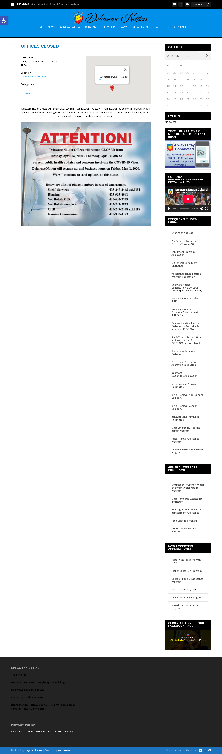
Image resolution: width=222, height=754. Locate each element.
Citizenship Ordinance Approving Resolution (183, 363)
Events (100, 79)
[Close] (125, 69)
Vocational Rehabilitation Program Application (186, 275)
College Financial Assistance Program (187, 580)
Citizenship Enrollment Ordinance (184, 264)
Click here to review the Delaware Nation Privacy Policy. (42, 731)
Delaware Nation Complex (35, 76)
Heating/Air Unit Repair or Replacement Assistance (186, 511)
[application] (188, 199)
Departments (141, 27)
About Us (162, 27)
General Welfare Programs (79, 27)
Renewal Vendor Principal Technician (185, 418)
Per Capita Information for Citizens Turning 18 (186, 242)
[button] (4, 20)
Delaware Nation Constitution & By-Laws (184, 286)
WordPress (64, 750)
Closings (27, 93)
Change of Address (182, 232)
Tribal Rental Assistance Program (185, 440)
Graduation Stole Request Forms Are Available (55, 4)
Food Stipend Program (184, 520)
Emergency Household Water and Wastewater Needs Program (187, 487)
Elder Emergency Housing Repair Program (185, 429)
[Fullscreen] (206, 208)
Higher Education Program (186, 570)
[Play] (169, 208)
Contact (180, 27)
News (51, 27)
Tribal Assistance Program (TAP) (186, 561)
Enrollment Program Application (183, 253)
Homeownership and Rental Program (187, 451)
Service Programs (115, 27)
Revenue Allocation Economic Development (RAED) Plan (184, 312)
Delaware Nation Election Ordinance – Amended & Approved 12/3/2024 (185, 326)
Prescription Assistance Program (184, 607)
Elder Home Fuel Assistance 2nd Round (186, 500)
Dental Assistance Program (186, 597)
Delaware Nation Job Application (184, 374)
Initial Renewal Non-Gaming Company (187, 396)
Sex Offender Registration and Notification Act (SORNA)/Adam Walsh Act (186, 340)
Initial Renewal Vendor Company (184, 407)
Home (39, 27)
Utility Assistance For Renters (183, 530)
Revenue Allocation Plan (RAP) (185, 300)
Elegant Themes (33, 750)
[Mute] (201, 208)
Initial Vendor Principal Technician (184, 385)
